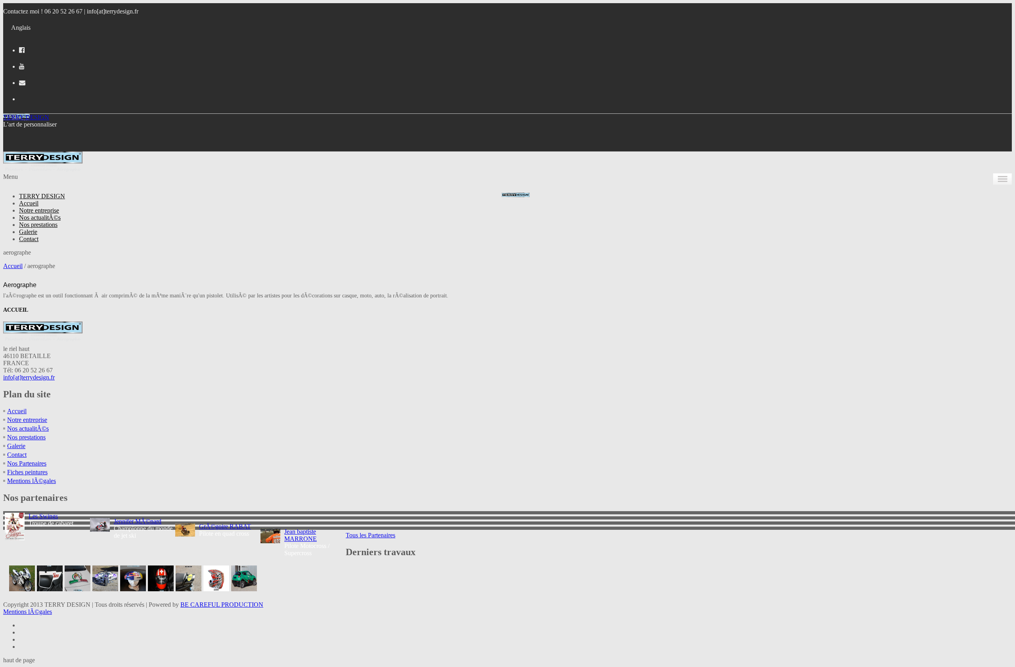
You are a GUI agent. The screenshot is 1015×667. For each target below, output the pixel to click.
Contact (28, 239)
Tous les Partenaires (370, 535)
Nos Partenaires (26, 463)
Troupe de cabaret (51, 520)
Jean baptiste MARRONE (300, 535)
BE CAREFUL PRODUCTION (221, 604)
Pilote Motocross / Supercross (306, 542)
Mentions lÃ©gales (31, 480)
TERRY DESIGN (26, 117)
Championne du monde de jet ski (143, 528)
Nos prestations (38, 224)
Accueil (28, 203)
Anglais (21, 27)
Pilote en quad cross (225, 530)
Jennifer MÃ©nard (137, 521)
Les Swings (43, 516)
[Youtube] (22, 66)
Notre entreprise (39, 210)
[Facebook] (22, 50)
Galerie (28, 231)
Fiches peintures (27, 472)
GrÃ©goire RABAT (225, 526)
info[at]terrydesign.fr (112, 11)
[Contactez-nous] (22, 82)
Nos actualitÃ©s (40, 217)
